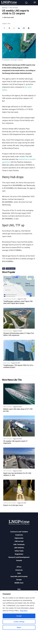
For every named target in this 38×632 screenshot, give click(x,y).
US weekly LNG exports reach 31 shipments (15, 442)
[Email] (24, 28)
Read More (23, 610)
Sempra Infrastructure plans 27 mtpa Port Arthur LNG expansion (18, 334)
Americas (4, 7)
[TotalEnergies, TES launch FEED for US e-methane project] (19, 350)
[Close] (36, 592)
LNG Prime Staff (9, 17)
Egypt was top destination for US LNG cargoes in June (17, 474)
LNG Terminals (14, 7)
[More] (28, 28)
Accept (19, 616)
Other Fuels (6, 362)
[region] (19, 611)
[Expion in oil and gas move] (19, 490)
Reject (19, 627)
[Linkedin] (19, 28)
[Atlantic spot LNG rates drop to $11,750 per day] (19, 393)
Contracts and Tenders (9, 298)
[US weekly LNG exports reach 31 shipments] (19, 426)
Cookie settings (19, 622)
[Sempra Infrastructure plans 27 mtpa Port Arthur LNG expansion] (19, 318)
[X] (9, 28)
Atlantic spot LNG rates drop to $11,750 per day (18, 410)
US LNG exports (10, 268)
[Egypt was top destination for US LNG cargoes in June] (19, 458)
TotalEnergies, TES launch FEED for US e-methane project (18, 366)
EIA (3, 268)
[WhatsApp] (14, 28)
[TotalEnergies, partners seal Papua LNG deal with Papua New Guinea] (19, 286)
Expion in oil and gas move (13, 505)
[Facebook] (4, 28)
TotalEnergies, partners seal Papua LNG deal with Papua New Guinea (18, 302)
